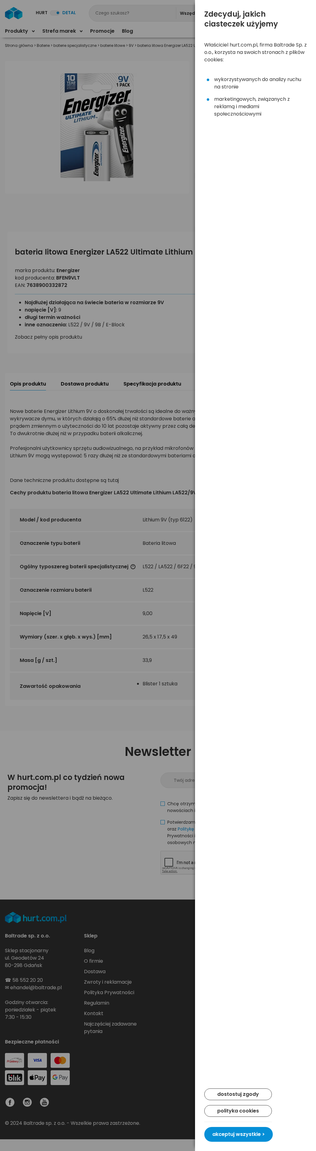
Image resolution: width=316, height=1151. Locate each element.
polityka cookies (238, 1110)
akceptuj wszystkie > (238, 1134)
